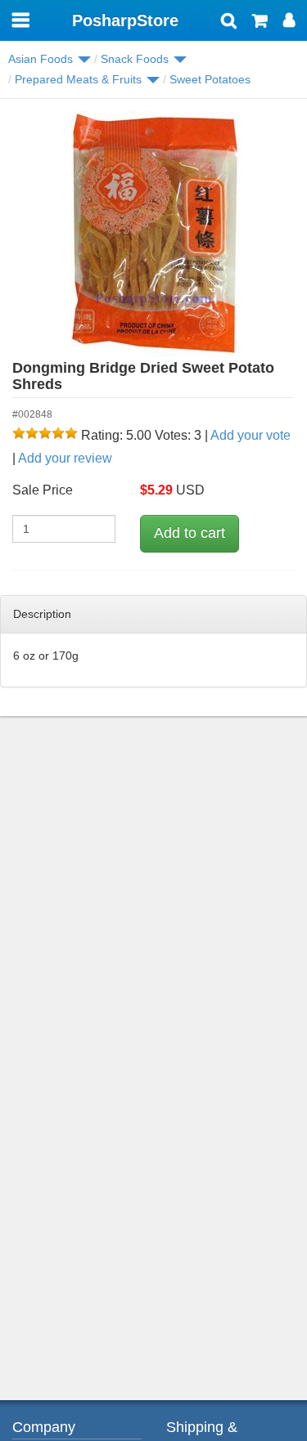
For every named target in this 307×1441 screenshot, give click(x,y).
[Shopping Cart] (260, 22)
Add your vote (250, 435)
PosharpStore (125, 20)
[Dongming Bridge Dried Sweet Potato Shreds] (153, 233)
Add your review (65, 458)
